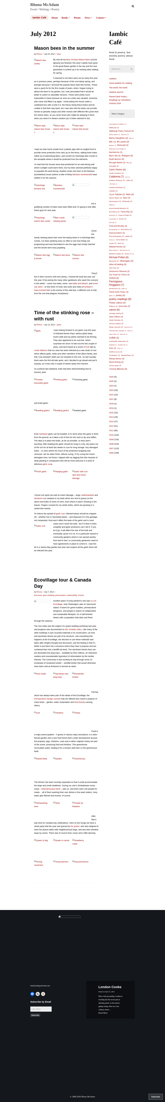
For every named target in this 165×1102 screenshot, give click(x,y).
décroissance (115, 201)
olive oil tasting (117, 264)
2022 (111, 395)
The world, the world (118, 88)
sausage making (116, 313)
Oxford (114, 278)
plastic (112, 295)
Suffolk (114, 338)
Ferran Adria (113, 219)
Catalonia (116, 176)
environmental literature (119, 208)
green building (48, 595)
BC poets (123, 141)
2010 (111, 435)
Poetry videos (117, 303)
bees (59, 54)
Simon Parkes (114, 334)
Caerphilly (114, 166)
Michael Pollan (119, 257)
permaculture (60, 595)
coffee (129, 180)
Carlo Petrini (117, 169)
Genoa (112, 239)
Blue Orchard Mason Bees (78, 59)
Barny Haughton (118, 138)
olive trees (114, 268)
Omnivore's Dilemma (119, 271)
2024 (111, 386)
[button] (69, 17)
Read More (103, 1013)
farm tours (38, 595)
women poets (115, 365)
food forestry (80, 702)
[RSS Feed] (38, 994)
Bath (131, 138)
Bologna (127, 155)
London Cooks (109, 987)
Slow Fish (123, 334)
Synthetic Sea (123, 345)
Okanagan (126, 261)
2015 (111, 413)
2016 (111, 408)
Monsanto (114, 261)
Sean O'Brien (116, 317)
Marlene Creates (116, 254)
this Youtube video (73, 629)
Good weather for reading (120, 83)
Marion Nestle (114, 250)
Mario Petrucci (125, 250)
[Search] (133, 6)
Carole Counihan (116, 173)
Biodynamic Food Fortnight (117, 149)
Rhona (39, 54)
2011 (111, 430)
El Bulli (112, 205)
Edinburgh (127, 201)
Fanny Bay (127, 212)
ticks (112, 348)
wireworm (38, 498)
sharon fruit (128, 327)
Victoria (81, 595)
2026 (111, 377)
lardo (121, 243)
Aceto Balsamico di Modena (117, 124)
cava (127, 177)
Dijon (126, 198)
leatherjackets (88, 495)
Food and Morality (118, 226)
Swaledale (113, 345)
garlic (59, 325)
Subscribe (35, 1015)
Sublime (112, 79)
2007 (111, 448)
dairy (130, 194)
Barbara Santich (114, 134)
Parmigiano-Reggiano (116, 283)
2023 (111, 390)
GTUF (87, 347)
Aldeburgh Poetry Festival (121, 131)
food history (126, 229)
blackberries (115, 152)
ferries (122, 219)
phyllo (124, 288)
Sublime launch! (116, 92)
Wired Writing (116, 362)
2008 (111, 444)
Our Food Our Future (119, 275)
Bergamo (112, 145)
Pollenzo (113, 306)
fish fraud (112, 222)
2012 (111, 426)
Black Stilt (115, 156)
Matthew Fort (129, 254)
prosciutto (124, 306)
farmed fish (113, 215)
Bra (129, 163)
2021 (111, 399)
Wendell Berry (127, 355)
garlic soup (47, 464)
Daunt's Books (115, 198)
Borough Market (117, 162)
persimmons (114, 288)
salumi (114, 309)
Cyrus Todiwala (117, 194)
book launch (116, 159)
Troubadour (114, 355)
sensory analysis (116, 323)
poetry (120, 295)
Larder (112, 243)
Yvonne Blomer (118, 369)
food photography (116, 236)
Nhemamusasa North (50, 789)
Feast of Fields (125, 215)
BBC (112, 142)
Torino (120, 348)
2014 (111, 417)
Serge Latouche (116, 327)
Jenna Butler (122, 240)
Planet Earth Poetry (118, 292)
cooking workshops (117, 187)
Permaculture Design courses (47, 699)
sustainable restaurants (118, 341)
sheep (130, 330)
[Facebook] (32, 994)
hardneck (43, 434)
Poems (77, 17)
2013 (111, 421)
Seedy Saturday (116, 320)
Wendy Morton (116, 359)
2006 (111, 453)
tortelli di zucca (115, 352)
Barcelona (125, 134)
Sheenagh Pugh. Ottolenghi (117, 330)
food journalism (117, 233)
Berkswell (122, 145)
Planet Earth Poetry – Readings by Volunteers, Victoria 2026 (120, 99)
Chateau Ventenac (117, 180)
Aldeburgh (114, 127)
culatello (113, 191)
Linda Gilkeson (40, 350)
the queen (74, 826)
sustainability (72, 595)
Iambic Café (39, 17)
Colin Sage (113, 184)
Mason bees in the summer (64, 48)
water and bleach (80, 283)
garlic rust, (60, 514)
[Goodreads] (43, 994)
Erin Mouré (114, 212)
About (54, 17)
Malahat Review (117, 247)
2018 (111, 404)
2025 (111, 381)
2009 (111, 439)
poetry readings (120, 299)
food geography (114, 229)
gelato (128, 236)
